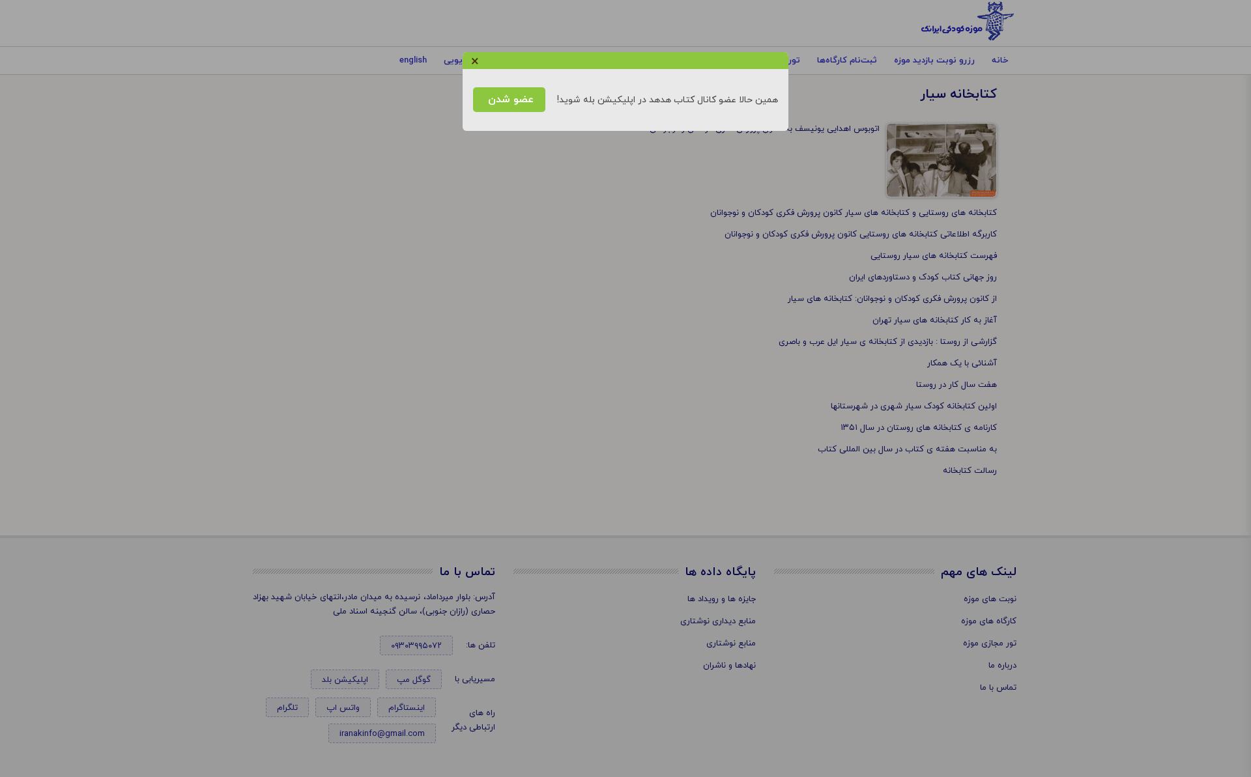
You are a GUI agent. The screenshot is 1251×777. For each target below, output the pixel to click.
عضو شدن (509, 99)
